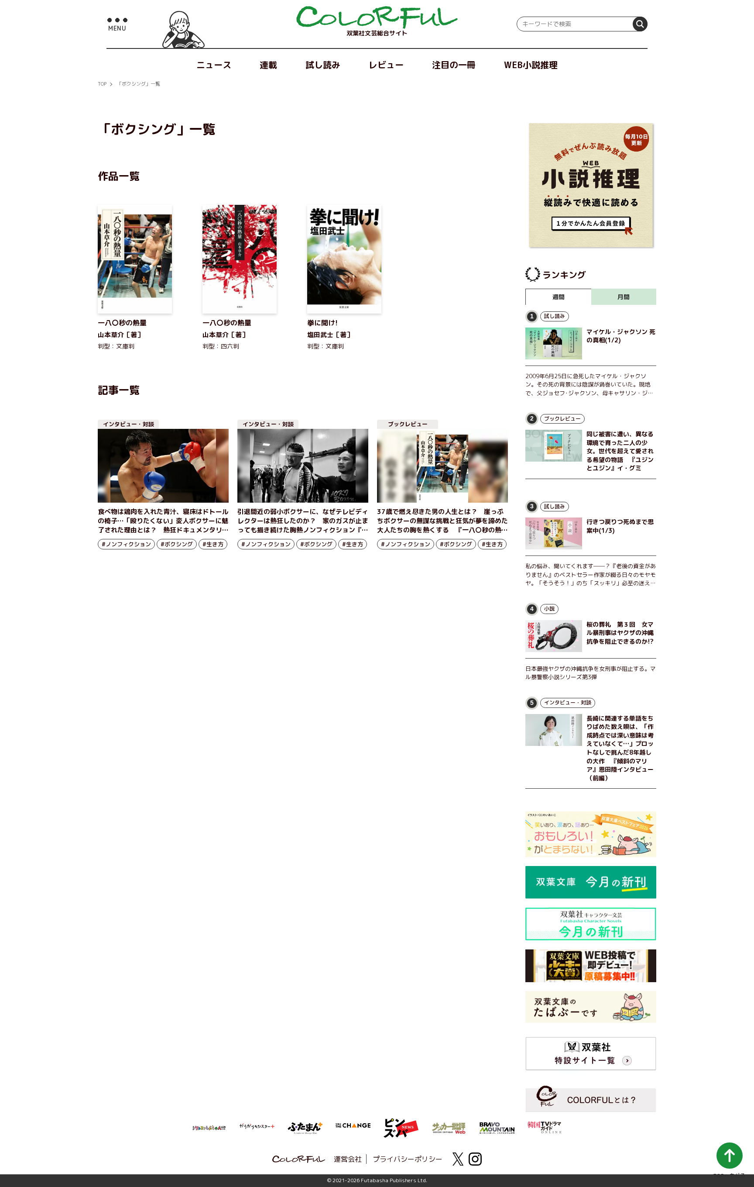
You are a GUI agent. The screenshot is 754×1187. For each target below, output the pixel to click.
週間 (558, 297)
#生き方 (212, 544)
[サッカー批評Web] (449, 1127)
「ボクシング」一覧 (138, 83)
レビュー (386, 65)
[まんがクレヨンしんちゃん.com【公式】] (209, 1127)
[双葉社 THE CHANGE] (353, 1128)
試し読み (322, 65)
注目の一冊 (454, 65)
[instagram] (475, 1159)
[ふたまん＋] (305, 1127)
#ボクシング (177, 544)
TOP (102, 83)
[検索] (640, 24)
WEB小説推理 (531, 65)
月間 (623, 297)
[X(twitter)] (457, 1159)
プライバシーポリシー (407, 1159)
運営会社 (348, 1159)
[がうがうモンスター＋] (257, 1128)
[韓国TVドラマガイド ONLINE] (545, 1126)
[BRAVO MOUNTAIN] (497, 1127)
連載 (268, 65)
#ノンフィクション (126, 544)
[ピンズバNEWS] (401, 1123)
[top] (377, 17)
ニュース (213, 65)
